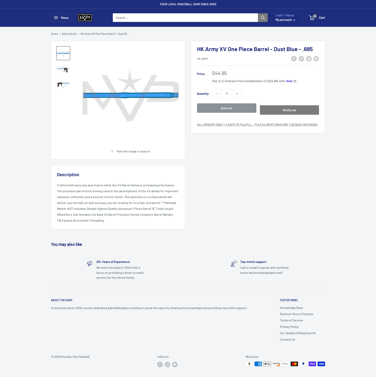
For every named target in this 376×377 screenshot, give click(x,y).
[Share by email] (316, 58)
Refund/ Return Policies (296, 314)
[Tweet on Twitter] (309, 58)
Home (54, 33)
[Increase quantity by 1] (237, 93)
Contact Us (287, 339)
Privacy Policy (289, 326)
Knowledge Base (291, 307)
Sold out (226, 108)
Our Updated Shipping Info (298, 333)
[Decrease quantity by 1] (216, 93)
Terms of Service (291, 320)
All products (69, 33)
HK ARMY (202, 58)
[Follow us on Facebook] (160, 364)
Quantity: (203, 93)
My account (284, 20)
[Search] (263, 17)
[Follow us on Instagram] (167, 364)
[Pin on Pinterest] (301, 58)
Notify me (289, 110)
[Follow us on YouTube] (175, 364)
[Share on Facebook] (294, 58)
